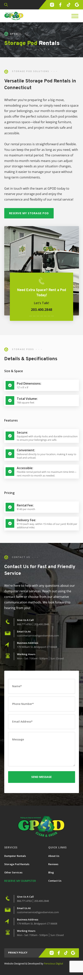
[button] (6, 5)
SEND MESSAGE (41, 777)
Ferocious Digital (53, 963)
